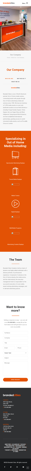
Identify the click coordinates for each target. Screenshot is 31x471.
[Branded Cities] (9, 3)
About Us (13, 57)
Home (8, 57)
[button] (25, 3)
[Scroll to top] (27, 467)
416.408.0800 (11, 322)
